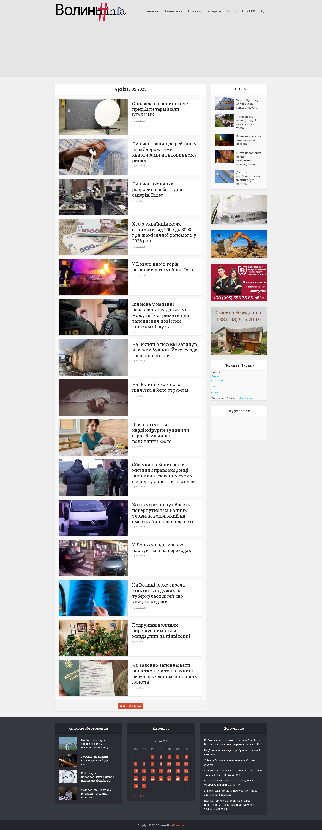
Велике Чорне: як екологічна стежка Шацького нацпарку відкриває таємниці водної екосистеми (229, 805)
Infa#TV (248, 11)
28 (144, 786)
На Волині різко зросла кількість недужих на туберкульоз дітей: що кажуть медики (158, 593)
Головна (152, 11)
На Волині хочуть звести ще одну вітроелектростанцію (96, 743)
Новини (194, 11)
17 (169, 771)
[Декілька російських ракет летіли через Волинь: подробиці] (225, 176)
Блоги (231, 11)
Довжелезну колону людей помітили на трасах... (246, 122)
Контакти (179, 825)
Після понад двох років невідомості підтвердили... (248, 158)
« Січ (134, 795)
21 (144, 778)
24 (169, 778)
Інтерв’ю (213, 11)
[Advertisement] (161, 50)
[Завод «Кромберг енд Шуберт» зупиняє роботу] (225, 103)
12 (186, 764)
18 (177, 771)
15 (152, 771)
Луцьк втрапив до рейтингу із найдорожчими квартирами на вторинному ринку (164, 152)
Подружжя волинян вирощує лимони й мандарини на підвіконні (161, 630)
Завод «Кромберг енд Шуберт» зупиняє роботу (248, 103)
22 (152, 778)
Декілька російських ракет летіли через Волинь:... (248, 178)
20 (135, 778)
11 (177, 764)
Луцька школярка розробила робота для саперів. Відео (157, 189)
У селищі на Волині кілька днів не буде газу (94, 760)
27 (135, 786)
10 (169, 764)
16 (161, 771)
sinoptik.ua (245, 398)
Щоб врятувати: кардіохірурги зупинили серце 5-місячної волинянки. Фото (160, 432)
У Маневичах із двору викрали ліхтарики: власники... (96, 793)
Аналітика (173, 11)
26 (186, 778)
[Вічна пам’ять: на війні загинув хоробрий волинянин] (225, 140)
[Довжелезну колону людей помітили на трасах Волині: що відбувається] (225, 120)
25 (177, 778)
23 (161, 778)
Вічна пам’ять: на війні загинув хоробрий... (248, 140)
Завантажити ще (130, 705)
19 (186, 771)
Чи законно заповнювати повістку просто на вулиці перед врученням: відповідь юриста (164, 673)
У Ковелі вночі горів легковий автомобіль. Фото (163, 267)
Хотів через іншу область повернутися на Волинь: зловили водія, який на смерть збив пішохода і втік (164, 513)
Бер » (142, 795)
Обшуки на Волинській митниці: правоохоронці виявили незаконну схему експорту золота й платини (163, 473)
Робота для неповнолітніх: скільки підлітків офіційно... (97, 776)
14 (144, 771)
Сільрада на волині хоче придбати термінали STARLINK (160, 109)
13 (135, 771)
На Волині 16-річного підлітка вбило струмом (160, 387)
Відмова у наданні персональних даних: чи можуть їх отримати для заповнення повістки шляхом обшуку (160, 315)
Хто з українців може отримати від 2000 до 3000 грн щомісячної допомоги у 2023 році (164, 232)
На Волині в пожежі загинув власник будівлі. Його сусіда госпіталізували (164, 349)
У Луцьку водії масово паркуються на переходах (161, 547)
